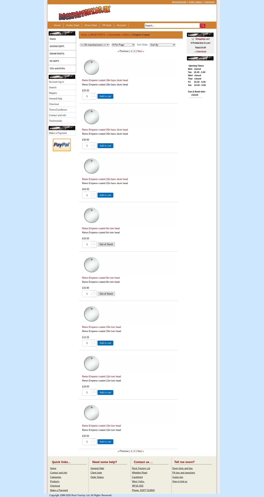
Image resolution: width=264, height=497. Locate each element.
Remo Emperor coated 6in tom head (101, 228)
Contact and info (57, 115)
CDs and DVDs (57, 68)
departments (179, 1)
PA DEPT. (54, 61)
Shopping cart (202, 39)
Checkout (54, 104)
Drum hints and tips (182, 468)
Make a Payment (58, 133)
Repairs (53, 93)
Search (52, 87)
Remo (127, 34)
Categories (55, 477)
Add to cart (105, 96)
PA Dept (106, 25)
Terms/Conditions (58, 109)
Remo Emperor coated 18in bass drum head (105, 80)
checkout (209, 1)
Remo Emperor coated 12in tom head (101, 376)
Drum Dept (91, 25)
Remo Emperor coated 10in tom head (101, 327)
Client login (96, 472)
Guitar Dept (72, 25)
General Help (97, 468)
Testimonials (55, 121)
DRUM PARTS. (57, 53)
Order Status (97, 477)
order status (195, 1)
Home (57, 25)
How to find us (179, 481)
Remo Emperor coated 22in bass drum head (105, 179)
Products (54, 481)
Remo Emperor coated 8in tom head (101, 277)
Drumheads (115, 34)
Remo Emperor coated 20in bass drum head (105, 129)
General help (55, 98)
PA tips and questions (183, 472)
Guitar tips (177, 477)
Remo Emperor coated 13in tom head (101, 425)
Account (121, 25)
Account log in (56, 82)
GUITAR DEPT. (57, 46)
